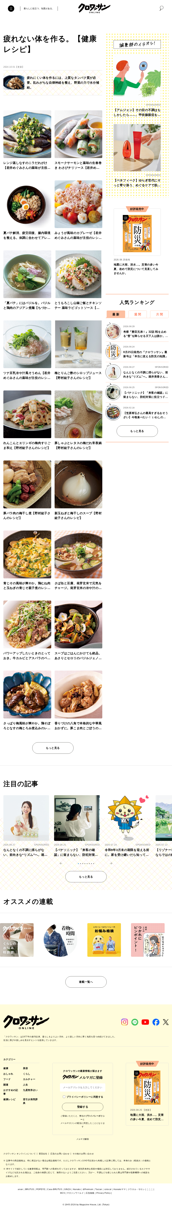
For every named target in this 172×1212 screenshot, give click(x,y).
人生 (25, 1084)
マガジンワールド (75, 1193)
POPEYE (40, 1189)
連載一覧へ (86, 981)
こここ (149, 1189)
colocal (108, 1189)
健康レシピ (9, 1099)
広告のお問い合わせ (60, 1154)
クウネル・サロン (136, 1189)
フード (7, 1079)
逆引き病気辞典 (30, 1101)
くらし (26, 1073)
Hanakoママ (120, 1189)
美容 (25, 1068)
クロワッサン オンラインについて (19, 1154)
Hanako (77, 1189)
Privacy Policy (103, 1193)
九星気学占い (30, 1090)
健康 (5, 1068)
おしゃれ (8, 1073)
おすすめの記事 (10, 1092)
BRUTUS (29, 1189)
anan (20, 1189)
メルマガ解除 (82, 1139)
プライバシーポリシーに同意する (85, 1096)
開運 (5, 1084)
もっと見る (53, 747)
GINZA (67, 1189)
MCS (62, 1193)
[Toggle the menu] (11, 8)
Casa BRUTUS (54, 1189)
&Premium (88, 1189)
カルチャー (29, 1079)
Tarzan (98, 1189)
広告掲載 (90, 1193)
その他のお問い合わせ (83, 1154)
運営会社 (43, 1154)
